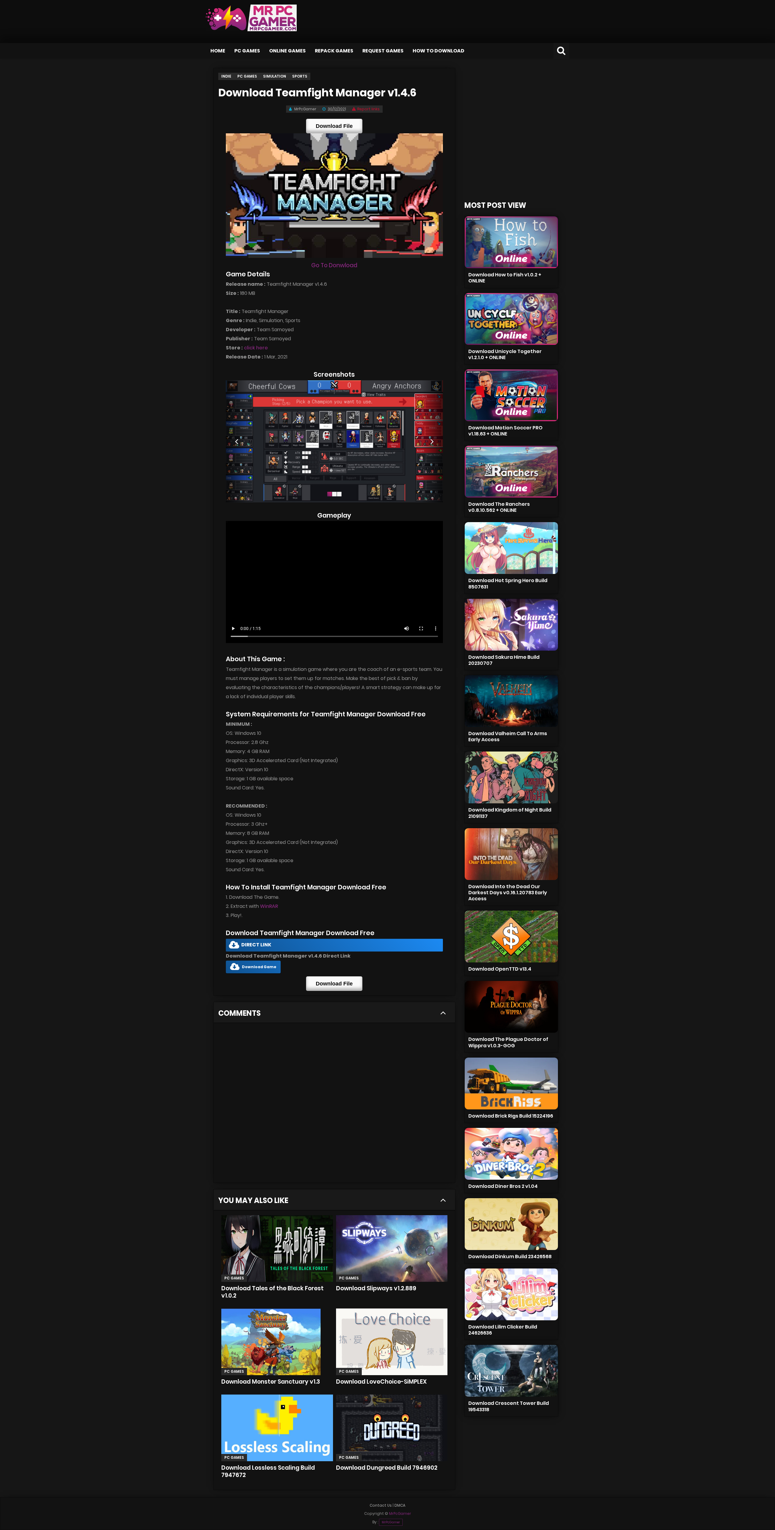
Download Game (259, 966)
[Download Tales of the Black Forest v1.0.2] (277, 1248)
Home (217, 50)
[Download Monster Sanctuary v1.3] (277, 1341)
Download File (334, 126)
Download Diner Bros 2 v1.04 (503, 1186)
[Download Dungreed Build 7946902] (391, 1428)
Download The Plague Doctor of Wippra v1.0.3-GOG (508, 1042)
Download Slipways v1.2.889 (376, 1288)
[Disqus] (334, 1105)
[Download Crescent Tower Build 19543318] (511, 1371)
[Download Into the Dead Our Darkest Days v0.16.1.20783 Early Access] (511, 854)
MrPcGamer (391, 1522)
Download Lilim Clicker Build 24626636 (502, 1329)
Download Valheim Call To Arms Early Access (507, 736)
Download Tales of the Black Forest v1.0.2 (272, 1292)
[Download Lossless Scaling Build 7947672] (277, 1428)
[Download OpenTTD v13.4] (511, 936)
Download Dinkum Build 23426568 (510, 1256)
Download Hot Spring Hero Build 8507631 (507, 583)
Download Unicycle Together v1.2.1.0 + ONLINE (505, 354)
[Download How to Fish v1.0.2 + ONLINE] (511, 242)
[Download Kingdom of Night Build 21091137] (511, 777)
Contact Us (381, 1505)
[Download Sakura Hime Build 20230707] (511, 625)
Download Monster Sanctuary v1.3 (270, 1382)
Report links (368, 109)
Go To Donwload (334, 265)
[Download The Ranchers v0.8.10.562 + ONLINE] (511, 472)
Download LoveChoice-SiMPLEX (381, 1382)
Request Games (383, 50)
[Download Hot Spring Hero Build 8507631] (511, 548)
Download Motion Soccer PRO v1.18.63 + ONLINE (505, 430)
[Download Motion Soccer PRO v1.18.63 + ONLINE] (511, 395)
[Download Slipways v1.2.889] (391, 1248)
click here (256, 347)
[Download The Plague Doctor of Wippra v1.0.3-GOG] (511, 1007)
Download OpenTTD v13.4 (499, 968)
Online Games (287, 50)
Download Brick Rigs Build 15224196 (510, 1115)
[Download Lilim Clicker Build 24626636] (511, 1294)
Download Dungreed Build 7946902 (386, 1468)
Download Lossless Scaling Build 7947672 (268, 1471)
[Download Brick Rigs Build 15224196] (511, 1083)
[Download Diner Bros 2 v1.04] (511, 1154)
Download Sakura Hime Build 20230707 (503, 660)
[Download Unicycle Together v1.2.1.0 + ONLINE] (511, 319)
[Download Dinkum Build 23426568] (511, 1224)
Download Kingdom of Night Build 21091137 (509, 812)
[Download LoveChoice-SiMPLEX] (391, 1341)
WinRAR (269, 906)
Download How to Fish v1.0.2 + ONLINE (504, 277)
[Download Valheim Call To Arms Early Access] (511, 701)
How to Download (438, 50)
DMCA (399, 1505)
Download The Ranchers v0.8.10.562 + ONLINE (499, 507)
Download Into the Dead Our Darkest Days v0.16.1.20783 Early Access (507, 892)
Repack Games (334, 50)
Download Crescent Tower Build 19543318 (508, 1406)
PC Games (247, 50)
